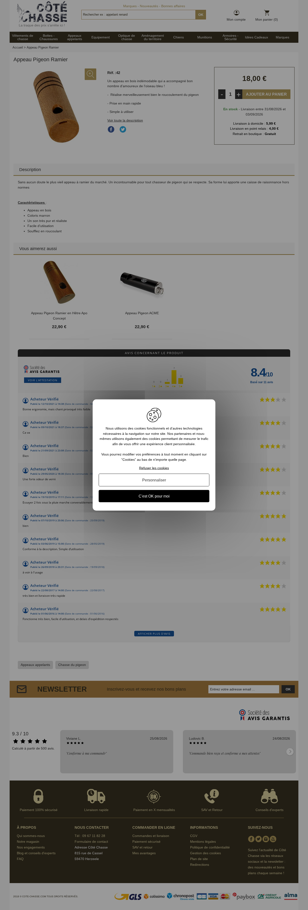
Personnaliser (154, 480)
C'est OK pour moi (154, 496)
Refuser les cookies (154, 468)
